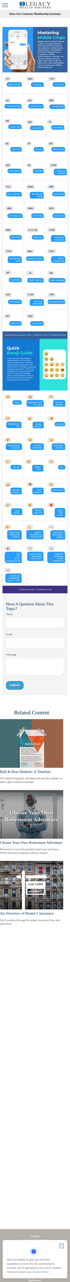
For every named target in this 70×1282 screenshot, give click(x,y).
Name (9, 614)
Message (11, 654)
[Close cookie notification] (61, 1245)
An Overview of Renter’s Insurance (27, 913)
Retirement (35, 1280)
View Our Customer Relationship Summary (35, 14)
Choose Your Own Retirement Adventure (31, 842)
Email (9, 634)
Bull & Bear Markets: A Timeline (25, 771)
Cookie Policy (40, 1272)
